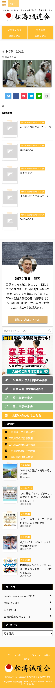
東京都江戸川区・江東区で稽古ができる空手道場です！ (27, 676)
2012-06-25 (26, 219)
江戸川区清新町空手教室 (21, 444)
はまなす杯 (26, 173)
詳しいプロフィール (27, 320)
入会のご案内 (14, 29)
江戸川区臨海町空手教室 (21, 451)
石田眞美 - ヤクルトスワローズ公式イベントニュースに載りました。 (35, 568)
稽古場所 (40, 29)
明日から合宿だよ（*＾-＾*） (36, 127)
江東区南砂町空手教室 (20, 457)
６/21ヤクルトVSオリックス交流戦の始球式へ (35, 544)
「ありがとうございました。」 (36, 196)
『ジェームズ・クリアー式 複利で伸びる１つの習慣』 (36, 521)
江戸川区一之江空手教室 (21, 432)
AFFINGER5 (28, 684)
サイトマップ (34, 655)
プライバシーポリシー (16, 655)
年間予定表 (14, 36)
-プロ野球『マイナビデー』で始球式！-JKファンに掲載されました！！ (36, 497)
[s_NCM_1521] (31, 96)
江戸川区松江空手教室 (20, 438)
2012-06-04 (26, 150)
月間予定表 (40, 36)
